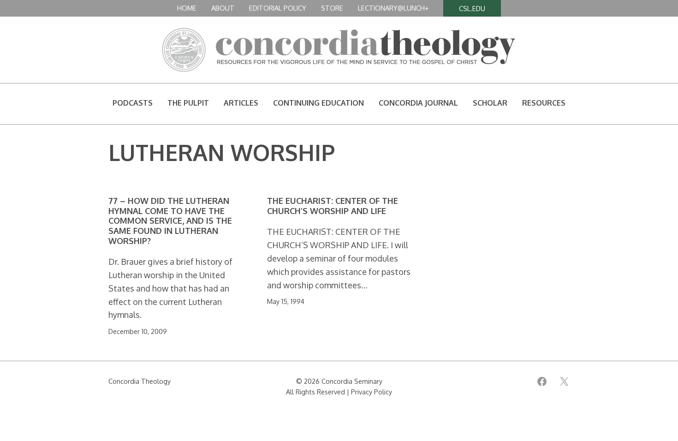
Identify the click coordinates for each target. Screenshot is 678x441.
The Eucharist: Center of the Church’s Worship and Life (332, 206)
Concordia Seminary (351, 381)
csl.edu (472, 8)
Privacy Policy (371, 391)
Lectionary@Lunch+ (393, 8)
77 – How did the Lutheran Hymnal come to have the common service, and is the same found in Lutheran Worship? (170, 220)
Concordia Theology (139, 381)
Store (332, 8)
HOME (186, 8)
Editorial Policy (277, 8)
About (222, 8)
